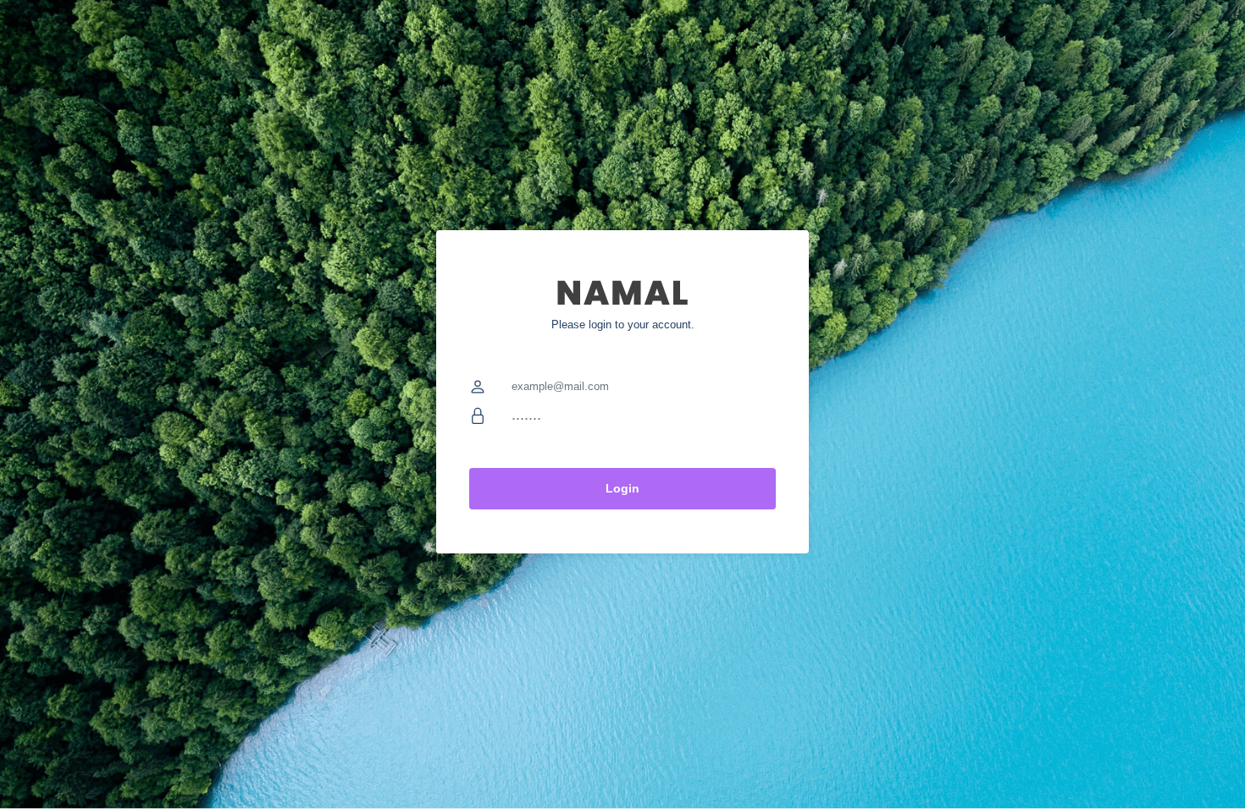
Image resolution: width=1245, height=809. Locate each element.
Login (622, 488)
